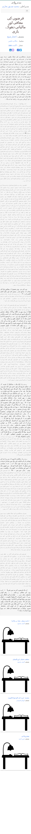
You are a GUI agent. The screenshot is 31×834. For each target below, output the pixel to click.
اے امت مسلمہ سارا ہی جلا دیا (20, 621)
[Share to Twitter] (20, 50)
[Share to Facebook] (18, 50)
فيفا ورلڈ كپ (25, 736)
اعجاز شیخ (12, 37)
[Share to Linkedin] (10, 50)
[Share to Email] (13, 50)
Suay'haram (15, 3)
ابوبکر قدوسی (20, 701)
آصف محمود (21, 624)
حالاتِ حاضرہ (12, 41)
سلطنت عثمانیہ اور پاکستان (21, 660)
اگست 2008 (12, 45)
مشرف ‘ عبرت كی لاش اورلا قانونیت (18, 698)
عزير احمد (22, 739)
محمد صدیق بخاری (10, 6)
